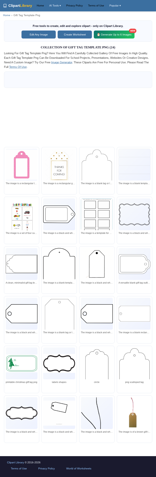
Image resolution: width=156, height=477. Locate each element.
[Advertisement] (78, 117)
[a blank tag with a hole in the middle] (59, 274)
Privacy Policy (74, 5)
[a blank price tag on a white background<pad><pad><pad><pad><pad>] (59, 413)
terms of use (18, 66)
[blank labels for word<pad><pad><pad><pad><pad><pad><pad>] (134, 170)
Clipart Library (15, 462)
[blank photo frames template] (97, 219)
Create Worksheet (75, 34)
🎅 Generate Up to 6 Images (116, 33)
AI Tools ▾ (55, 5)
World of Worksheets (78, 468)
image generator (61, 62)
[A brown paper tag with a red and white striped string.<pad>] (134, 413)
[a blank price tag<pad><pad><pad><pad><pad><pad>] (59, 214)
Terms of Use (96, 5)
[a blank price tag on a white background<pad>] (59, 323)
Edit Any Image (39, 34)
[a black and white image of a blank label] (134, 214)
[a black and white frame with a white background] (22, 413)
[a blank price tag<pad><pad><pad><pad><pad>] (22, 313)
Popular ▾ (115, 5)
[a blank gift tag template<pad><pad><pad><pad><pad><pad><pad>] (97, 174)
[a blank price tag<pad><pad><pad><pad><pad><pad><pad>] (97, 313)
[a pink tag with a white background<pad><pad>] (22, 165)
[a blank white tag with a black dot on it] (97, 264)
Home (40, 5)
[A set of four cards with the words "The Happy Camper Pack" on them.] (22, 216)
